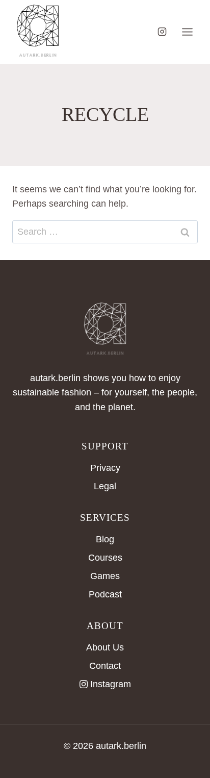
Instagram (110, 684)
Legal (105, 486)
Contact (105, 666)
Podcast (105, 594)
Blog (105, 539)
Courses (105, 558)
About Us (105, 647)
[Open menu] (187, 31)
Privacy (105, 468)
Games (105, 576)
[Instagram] (162, 31)
